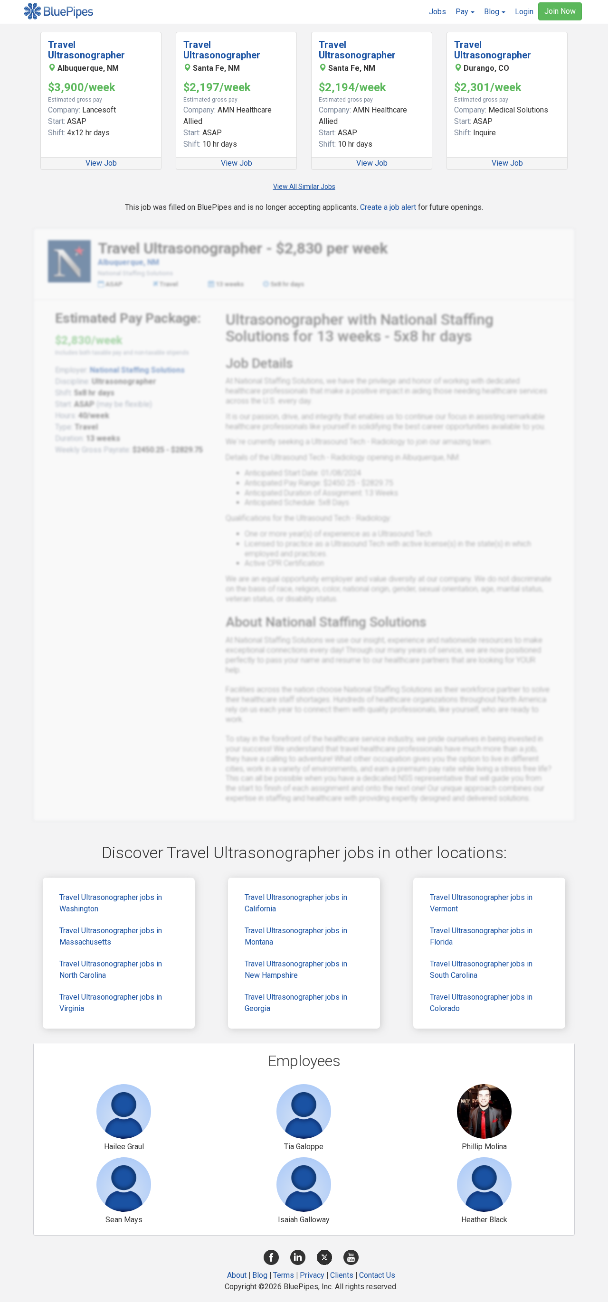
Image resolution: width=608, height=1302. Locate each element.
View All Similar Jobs (304, 186)
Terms (283, 1275)
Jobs (437, 11)
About (237, 1275)
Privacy (312, 1275)
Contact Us (377, 1275)
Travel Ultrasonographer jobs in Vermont (481, 903)
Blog (259, 1275)
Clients (341, 1275)
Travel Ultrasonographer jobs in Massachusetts (110, 936)
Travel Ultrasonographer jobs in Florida (481, 936)
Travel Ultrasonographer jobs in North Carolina (110, 969)
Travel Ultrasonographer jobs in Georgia (296, 1003)
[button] (465, 12)
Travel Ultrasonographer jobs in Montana (296, 936)
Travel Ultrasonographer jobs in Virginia (110, 1003)
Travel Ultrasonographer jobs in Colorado (481, 1003)
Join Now (560, 11)
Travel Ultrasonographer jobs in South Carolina (481, 969)
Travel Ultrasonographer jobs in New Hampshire (296, 969)
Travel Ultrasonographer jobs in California (296, 903)
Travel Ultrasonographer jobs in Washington (110, 903)
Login (524, 11)
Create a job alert (388, 207)
